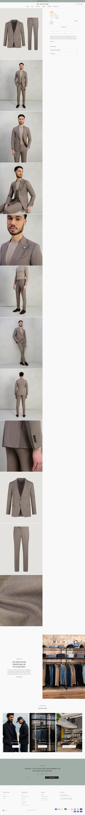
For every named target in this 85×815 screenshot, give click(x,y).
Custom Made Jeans (44, 798)
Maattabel (75, 20)
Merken (43, 6)
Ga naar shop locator (69, 746)
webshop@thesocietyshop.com (67, 798)
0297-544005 (65, 794)
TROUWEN (49, 6)
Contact (22, 794)
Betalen (22, 799)
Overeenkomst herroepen (25, 805)
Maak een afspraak (44, 799)
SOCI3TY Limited (53, 14)
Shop (32, 6)
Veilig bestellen (23, 801)
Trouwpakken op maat (44, 796)
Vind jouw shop (19, 676)
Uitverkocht (64, 27)
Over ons (4, 794)
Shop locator (5, 796)
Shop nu (16, 746)
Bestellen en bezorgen (24, 796)
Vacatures (4, 798)
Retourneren (23, 798)
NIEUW (28, 6)
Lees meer (51, 41)
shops (48, 1)
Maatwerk (42, 794)
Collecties (38, 6)
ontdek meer (42, 746)
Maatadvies (23, 803)
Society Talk (55, 6)
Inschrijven (52, 777)
